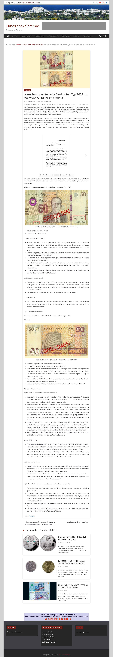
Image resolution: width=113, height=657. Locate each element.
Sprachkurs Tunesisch (14, 632)
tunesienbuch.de (47, 634)
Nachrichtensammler (49, 642)
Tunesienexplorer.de (22, 26)
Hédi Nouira (50, 104)
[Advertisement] (74, 26)
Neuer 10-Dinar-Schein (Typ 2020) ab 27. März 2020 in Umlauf (73, 586)
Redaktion (40, 101)
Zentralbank (78, 104)
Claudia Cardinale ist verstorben (77, 522)
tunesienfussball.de (48, 637)
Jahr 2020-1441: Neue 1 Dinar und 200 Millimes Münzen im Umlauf (71, 562)
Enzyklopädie (66, 36)
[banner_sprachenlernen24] (56, 614)
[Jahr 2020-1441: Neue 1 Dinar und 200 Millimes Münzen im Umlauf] (39, 559)
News (13, 36)
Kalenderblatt (52, 36)
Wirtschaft (31, 45)
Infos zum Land (25, 36)
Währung (39, 45)
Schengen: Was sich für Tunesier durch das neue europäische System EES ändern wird (40, 523)
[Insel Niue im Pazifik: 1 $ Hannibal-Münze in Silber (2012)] (39, 535)
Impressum (87, 36)
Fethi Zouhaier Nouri (41, 104)
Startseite (18, 45)
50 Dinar (28, 104)
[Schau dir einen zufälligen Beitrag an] (105, 36)
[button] (16, 36)
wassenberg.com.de (82, 632)
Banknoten (33, 104)
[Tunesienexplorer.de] (8, 36)
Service (76, 36)
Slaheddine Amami (69, 104)
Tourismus (38, 36)
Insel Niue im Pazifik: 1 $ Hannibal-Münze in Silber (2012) (72, 538)
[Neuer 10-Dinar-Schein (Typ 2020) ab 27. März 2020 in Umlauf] (39, 583)
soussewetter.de (47, 632)
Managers (31, 516)
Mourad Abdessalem (59, 104)
